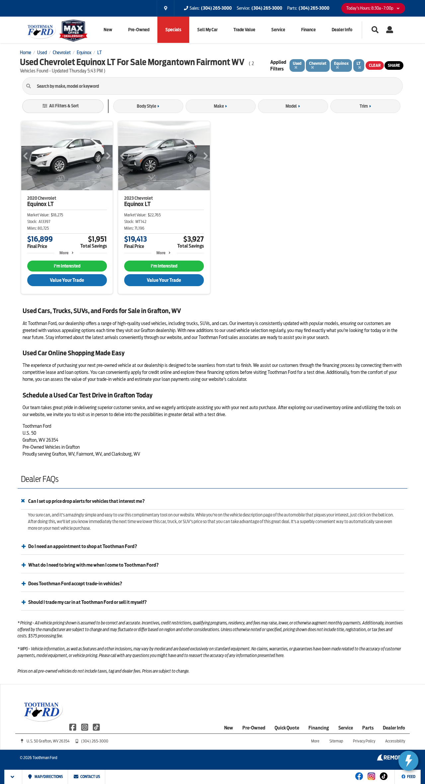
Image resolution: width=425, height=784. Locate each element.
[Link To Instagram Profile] (85, 727)
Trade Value (244, 29)
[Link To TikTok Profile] (96, 727)
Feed (411, 776)
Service (278, 29)
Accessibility (395, 740)
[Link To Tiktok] (383, 780)
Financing (318, 727)
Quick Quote (287, 727)
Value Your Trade (67, 280)
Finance (308, 29)
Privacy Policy (364, 740)
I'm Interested (67, 266)
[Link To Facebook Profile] (73, 727)
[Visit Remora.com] (391, 759)
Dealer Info (342, 29)
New (108, 29)
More (63, 252)
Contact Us (90, 776)
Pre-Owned (138, 29)
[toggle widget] (408, 761)
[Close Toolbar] (13, 777)
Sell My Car (207, 29)
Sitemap (336, 740)
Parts (368, 727)
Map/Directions (48, 776)
